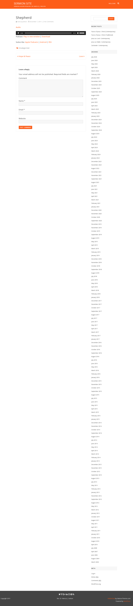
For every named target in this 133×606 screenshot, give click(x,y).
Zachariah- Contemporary (99, 45)
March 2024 (95, 151)
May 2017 (94, 325)
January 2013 (95, 492)
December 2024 (96, 120)
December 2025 (96, 81)
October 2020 (95, 217)
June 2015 (94, 402)
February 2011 (95, 531)
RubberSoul (111, 598)
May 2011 (94, 524)
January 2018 (95, 297)
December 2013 (96, 464)
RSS (50, 42)
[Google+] (64, 594)
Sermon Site (23, 3)
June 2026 (94, 60)
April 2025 (94, 106)
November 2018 (96, 262)
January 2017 (95, 339)
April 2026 (94, 67)
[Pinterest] (71, 594)
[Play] (18, 33)
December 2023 (96, 161)
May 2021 (94, 193)
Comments (96, 580)
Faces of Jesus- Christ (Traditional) (102, 35)
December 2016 (96, 342)
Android (43, 42)
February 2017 (95, 336)
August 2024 (95, 133)
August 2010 (95, 541)
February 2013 (95, 489)
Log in (93, 573)
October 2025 (95, 88)
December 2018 (96, 259)
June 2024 (94, 140)
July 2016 (94, 360)
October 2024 (95, 126)
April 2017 (94, 329)
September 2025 (96, 92)
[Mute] (78, 33)
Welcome (112, 3)
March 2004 (95, 562)
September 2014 (96, 433)
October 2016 (95, 349)
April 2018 (94, 287)
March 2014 (95, 454)
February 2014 (95, 457)
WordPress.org (96, 584)
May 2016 (94, 367)
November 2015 (96, 384)
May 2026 (94, 64)
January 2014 (95, 461)
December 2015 (96, 381)
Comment (23, 78)
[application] (51, 33)
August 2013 (95, 478)
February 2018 (95, 294)
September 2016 (96, 353)
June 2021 (94, 189)
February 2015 (95, 416)
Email (22, 109)
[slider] (82, 33)
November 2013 (96, 468)
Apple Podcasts (31, 42)
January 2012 (95, 513)
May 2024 (94, 144)
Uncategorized (24, 48)
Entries (94, 577)
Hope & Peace (24, 56)
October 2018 (95, 266)
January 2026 (95, 78)
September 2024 (96, 130)
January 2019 (95, 255)
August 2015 (95, 395)
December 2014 (96, 423)
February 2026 (95, 74)
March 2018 (95, 290)
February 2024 (95, 154)
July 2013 (94, 482)
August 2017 (95, 315)
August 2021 (95, 182)
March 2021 (95, 200)
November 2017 (96, 304)
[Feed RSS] (73, 594)
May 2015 (94, 405)
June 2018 (94, 280)
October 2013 (95, 471)
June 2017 (94, 322)
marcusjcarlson (22, 22)
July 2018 (94, 276)
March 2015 (95, 412)
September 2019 (96, 234)
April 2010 (94, 544)
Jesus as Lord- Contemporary (100, 38)
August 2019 (95, 238)
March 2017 (95, 332)
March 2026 (95, 71)
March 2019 (95, 248)
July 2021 (94, 186)
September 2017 (96, 311)
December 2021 (96, 172)
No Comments (49, 22)
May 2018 (94, 283)
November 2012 (96, 496)
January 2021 (95, 207)
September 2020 (96, 221)
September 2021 (96, 179)
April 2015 (94, 409)
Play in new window (31, 36)
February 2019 (95, 252)
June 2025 (94, 102)
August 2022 (95, 168)
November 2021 (96, 175)
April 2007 (94, 551)
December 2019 (96, 224)
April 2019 (94, 245)
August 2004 (95, 558)
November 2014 (96, 426)
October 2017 (95, 308)
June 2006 (94, 555)
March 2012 (95, 510)
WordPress (126, 601)
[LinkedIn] (67, 594)
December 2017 (96, 301)
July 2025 (94, 99)
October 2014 (95, 430)
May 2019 (94, 241)
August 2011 (95, 520)
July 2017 (94, 318)
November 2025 (96, 85)
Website (22, 118)
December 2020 (96, 210)
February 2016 (95, 374)
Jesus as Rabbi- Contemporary (100, 42)
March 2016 (95, 370)
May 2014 (94, 447)
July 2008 (94, 548)
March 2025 (95, 109)
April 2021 (94, 196)
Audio (18, 27)
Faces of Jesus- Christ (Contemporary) (103, 31)
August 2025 (95, 95)
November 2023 (96, 165)
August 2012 (95, 503)
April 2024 (94, 147)
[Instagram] (69, 594)
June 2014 (94, 443)
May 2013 (94, 485)
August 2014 (95, 436)
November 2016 (96, 346)
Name (22, 101)
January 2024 (95, 158)
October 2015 (95, 388)
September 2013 (96, 475)
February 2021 (95, 203)
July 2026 (94, 57)
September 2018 (96, 269)
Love (81, 56)
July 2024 (94, 137)
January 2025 (95, 116)
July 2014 (94, 440)
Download (46, 36)
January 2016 (95, 377)
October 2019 (95, 231)
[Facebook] (61, 594)
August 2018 (95, 273)
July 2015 (94, 398)
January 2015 (95, 419)
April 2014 (94, 450)
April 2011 (94, 527)
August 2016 (95, 356)
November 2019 (96, 228)
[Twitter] (60, 594)
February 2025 (95, 113)
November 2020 (96, 214)
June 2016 (94, 363)
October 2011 (95, 517)
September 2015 (96, 391)
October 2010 (95, 538)
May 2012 (94, 506)
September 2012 (96, 499)
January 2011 (95, 534)
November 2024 (96, 123)
